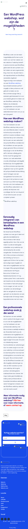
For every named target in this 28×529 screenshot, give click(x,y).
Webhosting (4, 486)
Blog (6, 415)
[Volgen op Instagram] (8, 519)
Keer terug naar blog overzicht (14, 34)
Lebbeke (3, 499)
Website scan (4, 488)
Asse (2, 505)
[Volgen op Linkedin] (2, 519)
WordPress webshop (15, 83)
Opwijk (3, 509)
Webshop (3, 484)
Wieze (2, 497)
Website (3, 482)
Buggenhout (4, 507)
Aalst (2, 503)
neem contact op (14, 405)
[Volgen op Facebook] (5, 519)
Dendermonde (5, 501)
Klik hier (17, 400)
